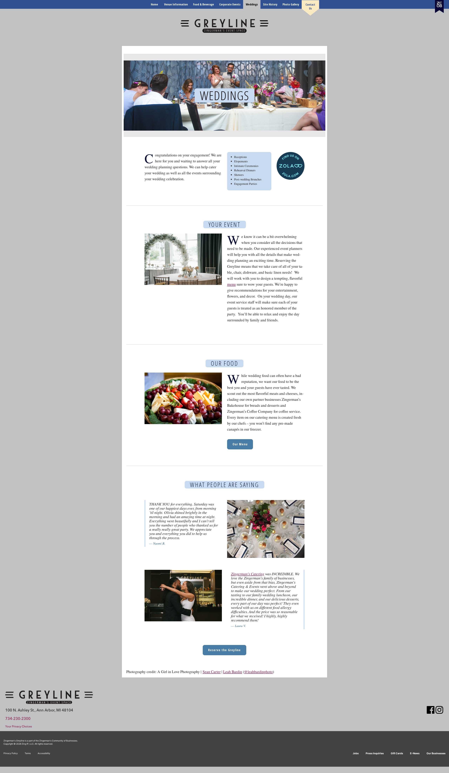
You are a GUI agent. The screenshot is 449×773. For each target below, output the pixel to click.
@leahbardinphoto (258, 671)
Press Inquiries (375, 753)
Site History (270, 4)
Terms (28, 753)
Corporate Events (229, 4)
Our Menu (240, 444)
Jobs (356, 753)
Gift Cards (397, 753)
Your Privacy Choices (18, 726)
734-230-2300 (18, 718)
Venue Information (176, 4)
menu (231, 284)
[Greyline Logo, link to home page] (49, 697)
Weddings (252, 4)
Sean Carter (212, 671)
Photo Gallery (291, 4)
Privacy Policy (11, 753)
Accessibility (44, 753)
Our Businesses (436, 753)
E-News (415, 753)
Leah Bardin (232, 671)
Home (154, 4)
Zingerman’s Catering (247, 573)
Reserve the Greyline (224, 650)
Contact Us (310, 6)
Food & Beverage (203, 4)
